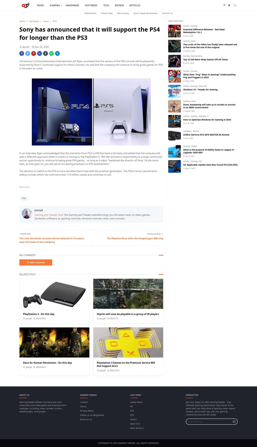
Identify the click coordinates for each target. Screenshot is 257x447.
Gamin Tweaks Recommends (146, 13)
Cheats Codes (107, 13)
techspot (27, 187)
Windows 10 (204, 116)
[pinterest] (224, 5)
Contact (84, 402)
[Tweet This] (27, 53)
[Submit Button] (234, 421)
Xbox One (135, 423)
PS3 (200, 161)
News (193, 41)
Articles (186, 26)
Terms (83, 406)
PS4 (24, 198)
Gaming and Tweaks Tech (49, 215)
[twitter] (229, 5)
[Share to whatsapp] (51, 53)
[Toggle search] (235, 5)
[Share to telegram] (57, 53)
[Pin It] (33, 53)
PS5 (132, 415)
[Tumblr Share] (45, 53)
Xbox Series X (137, 428)
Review (196, 131)
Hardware (187, 131)
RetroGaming (196, 56)
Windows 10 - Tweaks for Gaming (200, 89)
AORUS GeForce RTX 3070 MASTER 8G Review (206, 134)
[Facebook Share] (21, 53)
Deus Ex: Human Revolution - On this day (47, 362)
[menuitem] (40, 5)
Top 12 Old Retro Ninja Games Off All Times (205, 59)
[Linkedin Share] (39, 53)
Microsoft (203, 86)
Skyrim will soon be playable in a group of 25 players (128, 314)
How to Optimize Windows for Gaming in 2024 (207, 119)
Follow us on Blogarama (92, 415)
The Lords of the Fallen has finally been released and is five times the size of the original (210, 46)
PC (131, 406)
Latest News (136, 402)
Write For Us (167, 13)
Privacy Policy (86, 410)
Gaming (194, 26)
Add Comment (37, 262)
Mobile (194, 146)
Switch (133, 419)
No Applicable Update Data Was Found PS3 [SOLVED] (210, 164)
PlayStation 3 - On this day (38, 314)
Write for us (86, 419)
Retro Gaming (123, 13)
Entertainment (90, 13)
